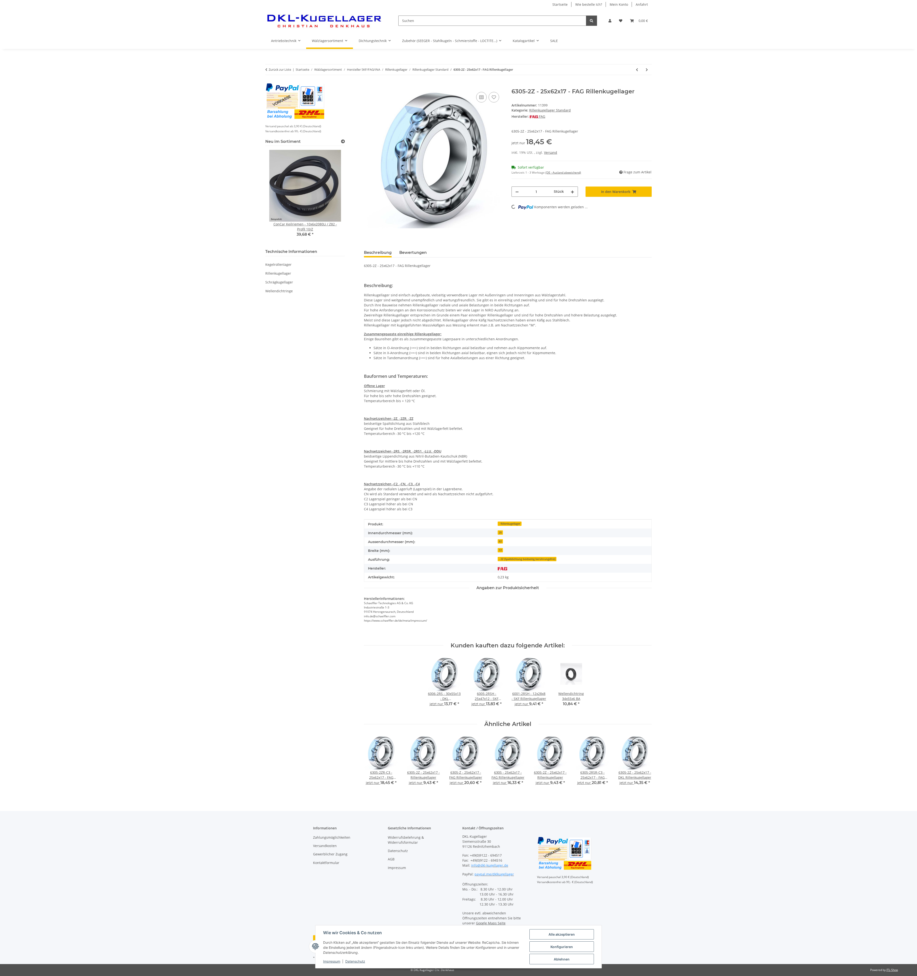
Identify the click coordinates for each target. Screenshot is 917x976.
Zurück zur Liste (280, 69)
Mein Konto (619, 4)
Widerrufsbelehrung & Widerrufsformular (406, 840)
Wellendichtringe (279, 291)
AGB (391, 859)
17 (500, 550)
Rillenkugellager (278, 273)
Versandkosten (325, 845)
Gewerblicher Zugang (330, 854)
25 (500, 532)
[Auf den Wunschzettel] (494, 97)
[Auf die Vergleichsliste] (481, 97)
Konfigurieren (561, 947)
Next (644, 763)
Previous (372, 763)
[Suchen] (591, 21)
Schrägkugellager (279, 282)
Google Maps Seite (491, 923)
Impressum (331, 961)
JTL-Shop (892, 970)
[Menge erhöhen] (572, 192)
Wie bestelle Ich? (588, 4)
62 (500, 541)
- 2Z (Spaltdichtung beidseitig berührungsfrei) (527, 559)
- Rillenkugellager (509, 523)
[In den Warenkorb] (368, 85)
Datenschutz (355, 961)
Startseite (560, 4)
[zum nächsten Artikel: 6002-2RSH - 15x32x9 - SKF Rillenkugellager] (647, 69)
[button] (610, 20)
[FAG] (502, 568)
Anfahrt (642, 4)
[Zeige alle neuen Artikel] (343, 141)
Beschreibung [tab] (378, 252)
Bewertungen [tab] (413, 252)
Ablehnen (562, 959)
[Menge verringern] (517, 192)
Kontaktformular (326, 862)
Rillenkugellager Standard (550, 110)
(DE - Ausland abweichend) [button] (563, 173)
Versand (550, 152)
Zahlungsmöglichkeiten (331, 837)
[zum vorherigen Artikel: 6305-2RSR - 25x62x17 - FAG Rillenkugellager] (637, 69)
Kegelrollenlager (278, 264)
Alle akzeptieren (562, 934)
